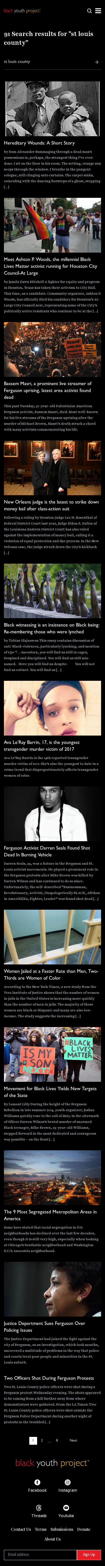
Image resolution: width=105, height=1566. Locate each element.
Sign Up (89, 1555)
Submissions (62, 1529)
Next (73, 1441)
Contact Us (21, 1529)
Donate (83, 1529)
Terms (41, 1529)
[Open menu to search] (89, 11)
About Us (52, 1539)
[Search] (96, 62)
